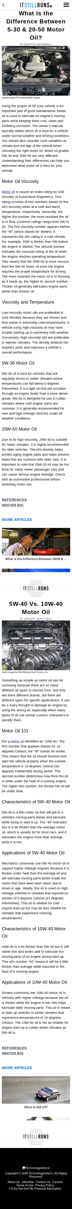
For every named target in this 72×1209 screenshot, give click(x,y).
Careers (57, 1182)
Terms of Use (24, 1185)
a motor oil (16, 741)
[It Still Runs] (36, 5)
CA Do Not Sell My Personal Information (35, 1188)
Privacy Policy (44, 1185)
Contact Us (43, 1182)
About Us (14, 1182)
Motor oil (8, 192)
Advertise (28, 1182)
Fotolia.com (42, 672)
